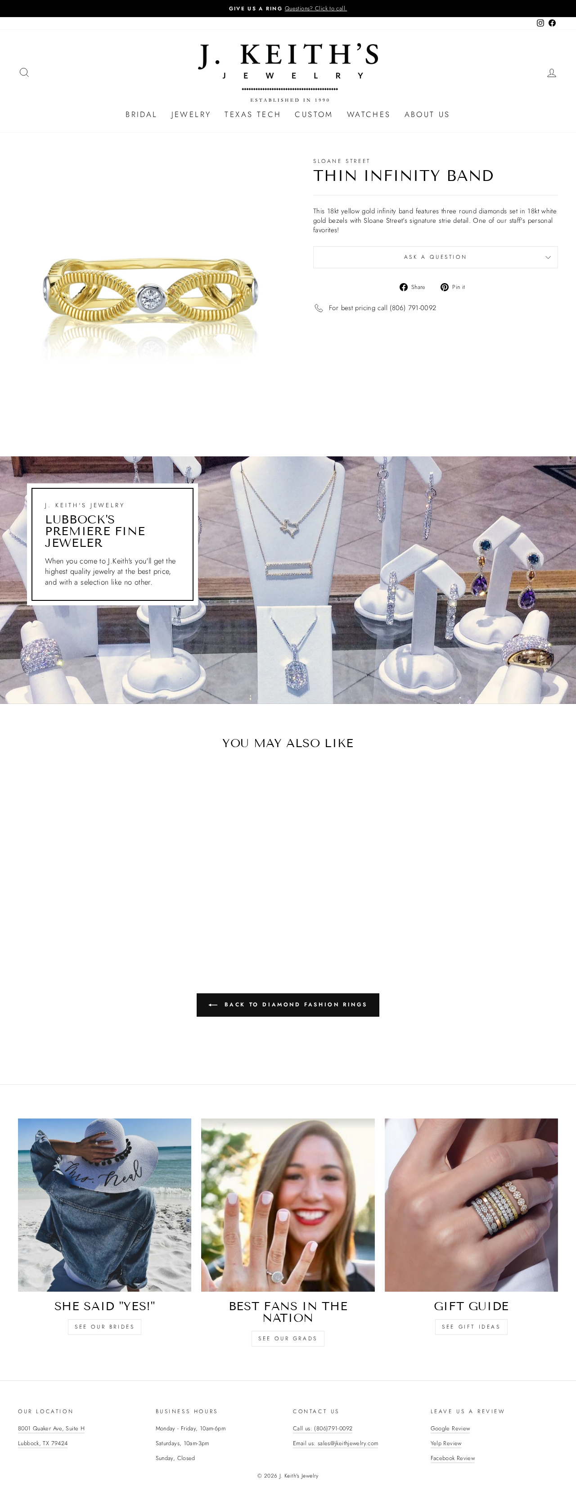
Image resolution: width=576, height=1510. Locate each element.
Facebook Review (453, 1458)
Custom (314, 114)
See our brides (105, 1327)
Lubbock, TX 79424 (43, 1443)
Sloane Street (342, 161)
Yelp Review (446, 1443)
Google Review (450, 1428)
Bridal (142, 114)
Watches (369, 114)
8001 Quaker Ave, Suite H (51, 1428)
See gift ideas (471, 1327)
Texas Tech (253, 114)
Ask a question (435, 257)
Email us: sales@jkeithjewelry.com (335, 1443)
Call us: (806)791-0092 (322, 1428)
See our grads (288, 1338)
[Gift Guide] (471, 1205)
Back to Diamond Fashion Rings (294, 1005)
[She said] (104, 1205)
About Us (427, 114)
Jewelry (191, 114)
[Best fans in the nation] (287, 1205)
